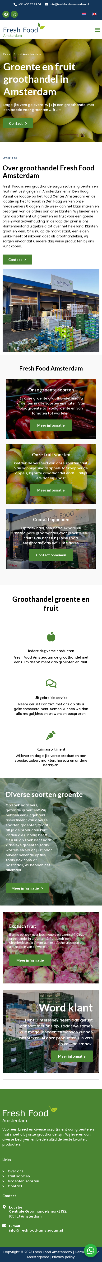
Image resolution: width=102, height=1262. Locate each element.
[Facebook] (5, 14)
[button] (18, 123)
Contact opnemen (51, 555)
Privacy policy (63, 1257)
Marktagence (38, 1257)
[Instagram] (14, 14)
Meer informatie (51, 425)
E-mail (14, 1225)
